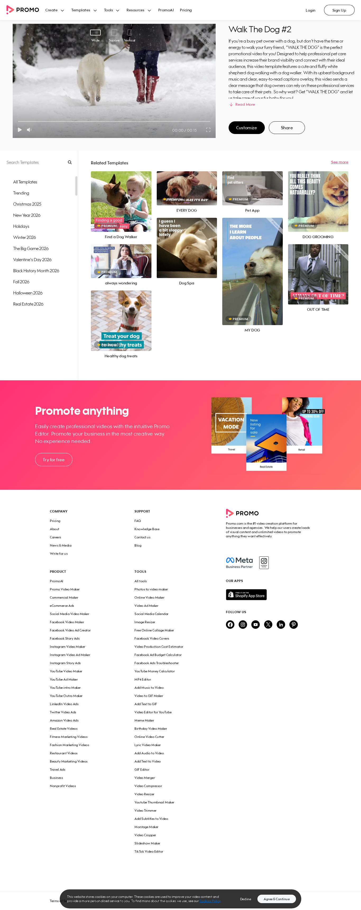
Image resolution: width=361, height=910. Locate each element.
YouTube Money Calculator (155, 671)
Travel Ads (57, 770)
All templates (25, 181)
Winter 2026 (24, 237)
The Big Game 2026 (31, 248)
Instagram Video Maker (67, 647)
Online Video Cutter (149, 737)
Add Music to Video (149, 688)
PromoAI (166, 10)
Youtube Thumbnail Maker (154, 802)
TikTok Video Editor (149, 851)
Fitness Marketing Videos (68, 737)
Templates (80, 10)
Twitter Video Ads (63, 712)
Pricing (186, 10)
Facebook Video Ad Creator (70, 630)
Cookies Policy (210, 901)
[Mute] (30, 130)
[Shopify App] (268, 594)
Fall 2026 (21, 281)
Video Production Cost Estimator (159, 647)
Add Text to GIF (146, 704)
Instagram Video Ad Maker (70, 655)
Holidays (21, 226)
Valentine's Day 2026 (32, 259)
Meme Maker (144, 720)
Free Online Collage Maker (154, 630)
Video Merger (145, 778)
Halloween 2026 (28, 292)
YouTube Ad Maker (64, 679)
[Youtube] (255, 625)
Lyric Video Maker (148, 745)
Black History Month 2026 (36, 270)
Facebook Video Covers (152, 638)
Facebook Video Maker (67, 622)
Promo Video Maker (65, 589)
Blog (138, 545)
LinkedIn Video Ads (64, 704)
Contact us (142, 537)
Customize (246, 127)
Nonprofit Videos (63, 786)
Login (311, 10)
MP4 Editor (143, 679)
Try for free (53, 459)
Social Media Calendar (152, 614)
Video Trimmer (146, 810)
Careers (55, 537)
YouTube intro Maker (65, 688)
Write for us (59, 554)
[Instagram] (264, 562)
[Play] (19, 129)
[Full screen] (208, 130)
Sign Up (339, 10)
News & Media (60, 545)
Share (287, 127)
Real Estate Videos (63, 729)
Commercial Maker (64, 597)
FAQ (138, 521)
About (54, 529)
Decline (245, 899)
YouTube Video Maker (66, 671)
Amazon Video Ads (64, 720)
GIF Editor (142, 770)
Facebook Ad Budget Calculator (158, 655)
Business (56, 778)
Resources (136, 10)
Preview (121, 195)
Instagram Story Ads (65, 663)
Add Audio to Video (149, 753)
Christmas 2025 (27, 204)
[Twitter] (268, 625)
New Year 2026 (26, 215)
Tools (108, 10)
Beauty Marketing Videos (69, 761)
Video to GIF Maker (149, 696)
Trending (21, 193)
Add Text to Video (148, 761)
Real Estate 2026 (28, 304)
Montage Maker (147, 827)
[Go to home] (25, 10)
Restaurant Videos (64, 753)
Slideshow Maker (147, 843)
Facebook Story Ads (65, 638)
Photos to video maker (151, 589)
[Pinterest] (293, 625)
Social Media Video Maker (69, 614)
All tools (141, 581)
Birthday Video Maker (151, 729)
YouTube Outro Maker (66, 696)
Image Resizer (145, 622)
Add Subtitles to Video (151, 819)
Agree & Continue (277, 899)
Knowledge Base (147, 529)
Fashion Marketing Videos (69, 745)
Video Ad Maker (146, 606)
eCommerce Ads (62, 606)
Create (51, 10)
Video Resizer (145, 794)
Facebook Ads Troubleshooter (157, 663)
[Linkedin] (281, 625)
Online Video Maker (149, 597)
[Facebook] (239, 562)
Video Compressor (148, 786)
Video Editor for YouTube (153, 712)
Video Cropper (145, 835)
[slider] (18, 121)
